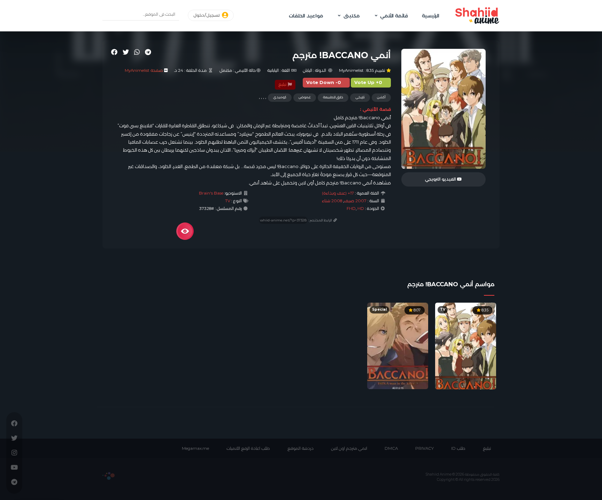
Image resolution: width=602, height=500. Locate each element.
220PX (108, 476)
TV (227, 200)
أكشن (381, 97)
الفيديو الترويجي (441, 179)
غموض (305, 97)
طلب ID (458, 448)
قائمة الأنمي (394, 16)
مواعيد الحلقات (306, 16)
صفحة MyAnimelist (144, 70)
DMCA (391, 448)
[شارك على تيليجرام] (148, 52)
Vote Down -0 (323, 82)
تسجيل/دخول (207, 15)
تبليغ (282, 84)
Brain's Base (211, 193)
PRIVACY (424, 448)
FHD (351, 208)
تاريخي (360, 97)
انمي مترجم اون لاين (349, 448)
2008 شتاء (332, 200)
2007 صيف (355, 200)
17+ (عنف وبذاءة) (338, 193)
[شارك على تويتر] (126, 52)
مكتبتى (352, 16)
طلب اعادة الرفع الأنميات (248, 448)
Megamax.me (195, 448)
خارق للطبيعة (333, 97)
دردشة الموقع (300, 448)
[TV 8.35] (465, 345)
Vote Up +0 (368, 82)
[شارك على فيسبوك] (114, 52)
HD (360, 208)
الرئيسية (430, 16)
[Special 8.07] (397, 345)
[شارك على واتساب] (136, 52)
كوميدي (279, 97)
